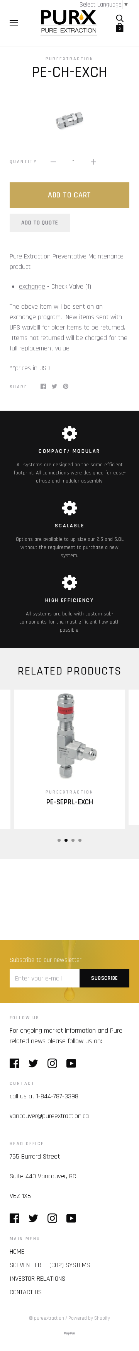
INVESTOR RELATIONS (37, 1278)
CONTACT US (26, 1292)
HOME (17, 1251)
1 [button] (59, 840)
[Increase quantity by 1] (93, 161)
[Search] (120, 18)
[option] (69, 119)
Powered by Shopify (89, 1318)
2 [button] (66, 840)
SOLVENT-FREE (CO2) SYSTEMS (50, 1265)
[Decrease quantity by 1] (53, 161)
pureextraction (70, 59)
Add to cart (69, 195)
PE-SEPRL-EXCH (69, 802)
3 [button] (73, 840)
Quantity (23, 162)
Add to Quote (39, 222)
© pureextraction (46, 1318)
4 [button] (79, 840)
